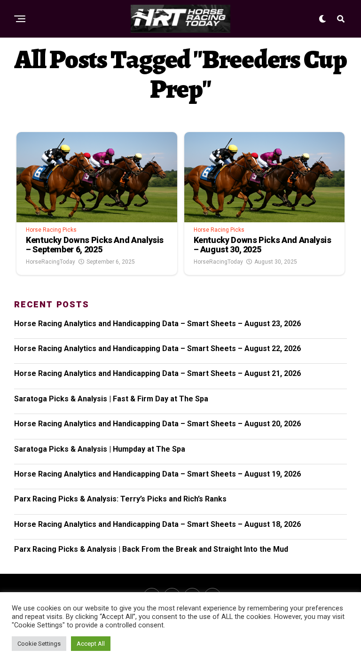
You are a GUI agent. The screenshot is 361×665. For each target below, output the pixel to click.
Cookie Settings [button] (39, 643)
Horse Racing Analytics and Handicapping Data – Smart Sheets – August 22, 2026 (157, 348)
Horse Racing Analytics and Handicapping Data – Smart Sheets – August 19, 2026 (157, 473)
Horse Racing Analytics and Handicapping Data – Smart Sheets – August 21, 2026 (157, 373)
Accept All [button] (91, 643)
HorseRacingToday (50, 261)
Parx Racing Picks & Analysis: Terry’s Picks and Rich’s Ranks (120, 498)
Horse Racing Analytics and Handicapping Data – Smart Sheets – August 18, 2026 (157, 524)
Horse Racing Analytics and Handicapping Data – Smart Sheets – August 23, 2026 (157, 323)
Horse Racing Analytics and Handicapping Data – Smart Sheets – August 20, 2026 (157, 423)
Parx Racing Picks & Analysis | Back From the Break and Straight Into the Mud (151, 549)
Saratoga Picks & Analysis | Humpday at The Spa (99, 449)
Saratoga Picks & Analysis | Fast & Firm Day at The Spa (111, 398)
